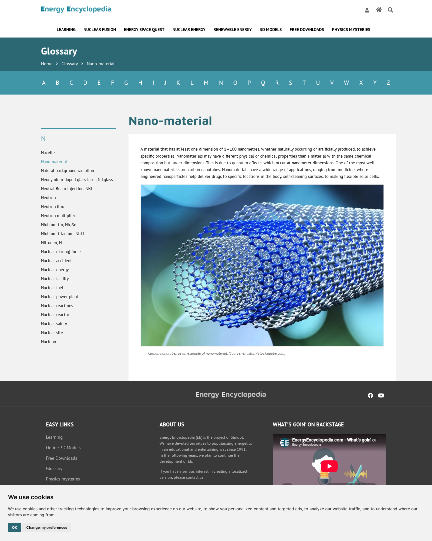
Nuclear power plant (59, 296)
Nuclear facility (55, 278)
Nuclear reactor (55, 314)
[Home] (76, 10)
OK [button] (14, 527)
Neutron (48, 197)
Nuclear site (52, 332)
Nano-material (54, 161)
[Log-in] (367, 10)
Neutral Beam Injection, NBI (66, 188)
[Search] (390, 10)
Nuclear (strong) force (61, 251)
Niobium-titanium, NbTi (62, 233)
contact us (195, 477)
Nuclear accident (56, 260)
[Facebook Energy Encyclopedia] (370, 395)
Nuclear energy (55, 269)
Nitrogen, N (51, 242)
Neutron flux (52, 206)
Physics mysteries (63, 479)
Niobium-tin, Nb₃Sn (58, 224)
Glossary (70, 64)
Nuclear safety (54, 323)
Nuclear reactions (57, 305)
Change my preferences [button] (46, 527)
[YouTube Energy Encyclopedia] (381, 395)
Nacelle (48, 152)
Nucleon (48, 341)
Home (46, 64)
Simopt (237, 437)
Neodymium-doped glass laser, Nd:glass (77, 179)
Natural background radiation (67, 170)
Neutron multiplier (58, 215)
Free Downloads (61, 458)
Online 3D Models (63, 447)
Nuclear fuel (52, 287)
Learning (54, 437)
